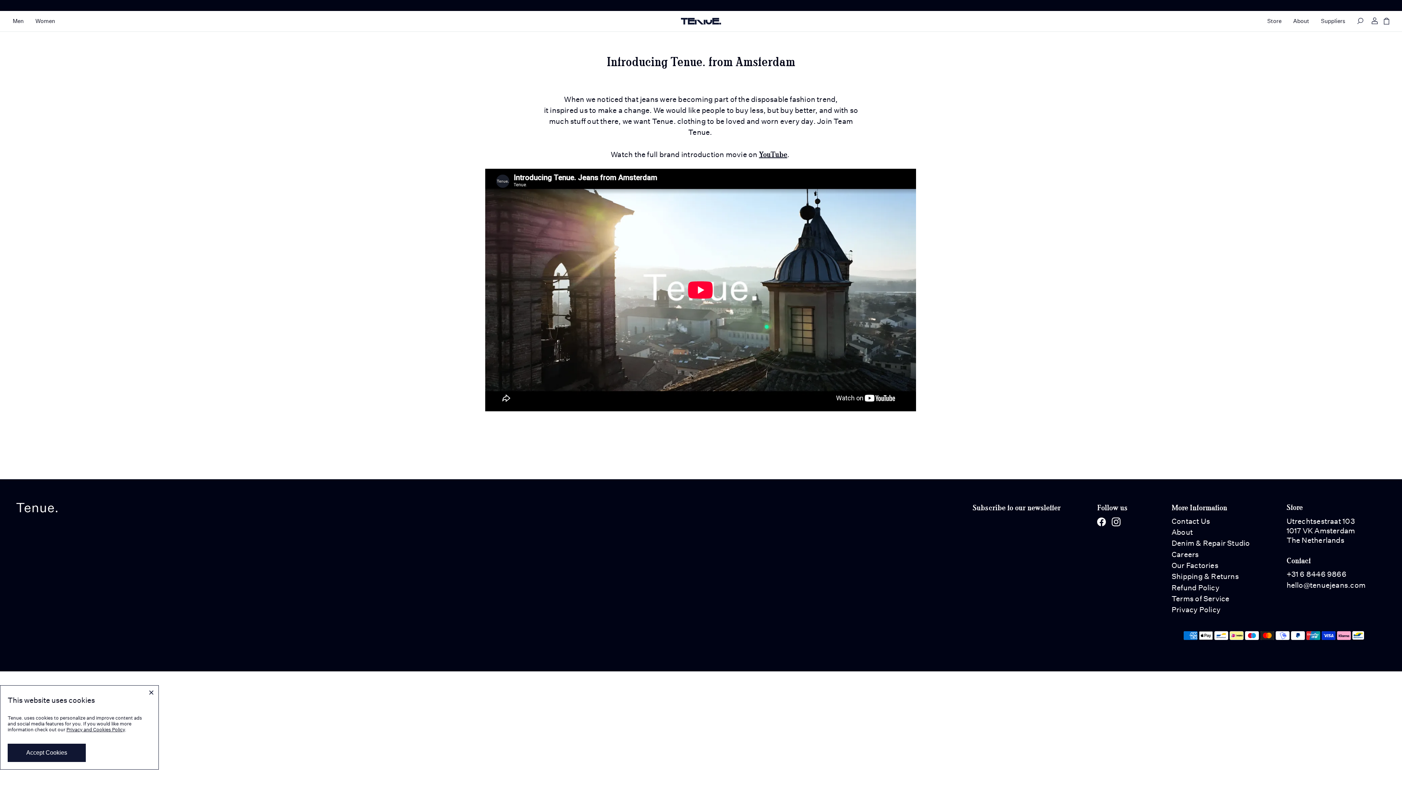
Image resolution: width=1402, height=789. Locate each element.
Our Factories (1195, 565)
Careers (1185, 554)
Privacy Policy (1196, 609)
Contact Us (1191, 521)
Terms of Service (1201, 598)
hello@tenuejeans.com (1326, 585)
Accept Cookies (46, 753)
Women (45, 21)
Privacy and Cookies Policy (95, 730)
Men (18, 21)
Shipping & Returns (1205, 576)
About (1301, 21)
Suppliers (1333, 21)
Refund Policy (1195, 587)
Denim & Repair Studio (1211, 543)
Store (1274, 21)
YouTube (773, 154)
